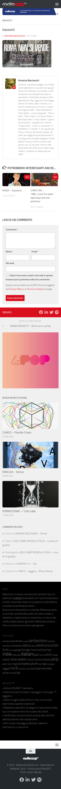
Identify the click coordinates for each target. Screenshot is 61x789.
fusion (11, 650)
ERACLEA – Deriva (13, 472)
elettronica (44, 645)
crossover (16, 645)
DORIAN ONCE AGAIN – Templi (31, 533)
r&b (39, 664)
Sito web (10, 263)
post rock (6, 664)
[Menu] (57, 4)
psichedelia (23, 664)
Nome (9, 251)
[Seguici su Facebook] (41, 312)
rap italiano (51, 664)
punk (34, 664)
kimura (42, 655)
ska (28, 668)
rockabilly (22, 669)
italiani (27, 654)
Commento (12, 229)
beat (13, 641)
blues (19, 641)
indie (7, 654)
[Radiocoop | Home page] (19, 4)
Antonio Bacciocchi (15, 36)
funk (5, 650)
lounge (55, 655)
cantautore (37, 640)
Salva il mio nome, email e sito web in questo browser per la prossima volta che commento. (29, 277)
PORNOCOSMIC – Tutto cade (19, 511)
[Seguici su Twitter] (51, 312)
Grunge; (26, 649)
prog (14, 663)
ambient (6, 641)
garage (17, 649)
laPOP (48, 654)
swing (12, 673)
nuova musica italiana (39, 659)
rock (14, 668)
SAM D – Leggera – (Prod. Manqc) (35, 571)
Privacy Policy (15, 289)
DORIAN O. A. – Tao (27, 563)
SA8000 (18, 598)
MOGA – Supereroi (12, 190)
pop (55, 659)
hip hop (46, 649)
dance (26, 645)
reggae (6, 668)
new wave (18, 659)
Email (35, 251)
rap (44, 664)
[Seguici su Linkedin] (46, 312)
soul (32, 668)
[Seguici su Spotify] (57, 312)
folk (55, 645)
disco (33, 646)
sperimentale (44, 668)
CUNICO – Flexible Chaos (16, 432)
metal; (6, 659)
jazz (36, 654)
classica (51, 641)
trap (17, 672)
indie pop (16, 654)
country (6, 645)
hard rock (36, 649)
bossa (25, 641)
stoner (5, 672)
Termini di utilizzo (35, 289)
